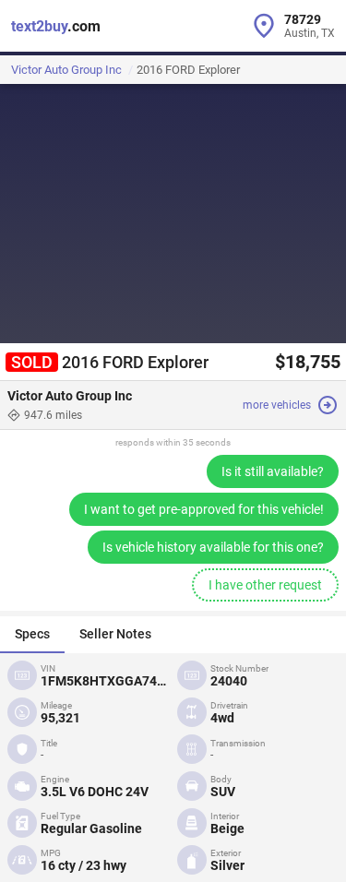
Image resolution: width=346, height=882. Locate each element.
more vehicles (277, 405)
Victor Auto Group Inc (66, 70)
